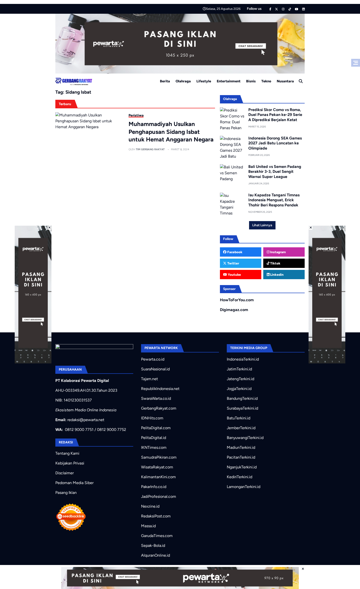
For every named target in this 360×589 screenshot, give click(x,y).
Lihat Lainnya (262, 225)
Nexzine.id (150, 506)
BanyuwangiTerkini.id (245, 437)
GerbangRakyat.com (158, 408)
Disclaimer (64, 473)
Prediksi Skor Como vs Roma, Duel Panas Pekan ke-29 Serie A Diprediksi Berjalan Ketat (275, 114)
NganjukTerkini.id (242, 467)
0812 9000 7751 (79, 429)
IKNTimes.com (154, 447)
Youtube (234, 274)
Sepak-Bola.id (153, 545)
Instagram (277, 252)
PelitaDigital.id (153, 437)
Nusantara (285, 81)
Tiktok (274, 263)
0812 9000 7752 (111, 429)
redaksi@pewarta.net (85, 419)
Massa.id (148, 526)
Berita (165, 81)
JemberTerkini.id (241, 428)
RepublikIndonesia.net (160, 388)
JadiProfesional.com (158, 496)
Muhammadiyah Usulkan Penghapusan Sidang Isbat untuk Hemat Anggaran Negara (171, 131)
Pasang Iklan (66, 492)
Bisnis (251, 81)
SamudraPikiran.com (159, 457)
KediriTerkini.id (239, 477)
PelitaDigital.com (156, 428)
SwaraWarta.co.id (156, 398)
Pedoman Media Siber (74, 482)
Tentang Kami (67, 453)
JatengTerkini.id (240, 378)
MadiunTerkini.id (241, 447)
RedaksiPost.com (156, 516)
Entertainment (228, 81)
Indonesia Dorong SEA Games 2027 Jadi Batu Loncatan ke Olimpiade (275, 143)
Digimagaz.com (234, 309)
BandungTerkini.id (242, 398)
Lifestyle (203, 81)
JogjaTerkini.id (239, 388)
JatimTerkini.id (239, 369)
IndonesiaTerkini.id (243, 359)
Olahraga (183, 81)
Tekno (266, 81)
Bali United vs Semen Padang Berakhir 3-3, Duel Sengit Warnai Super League (274, 171)
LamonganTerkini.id (243, 486)
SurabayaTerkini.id (242, 408)
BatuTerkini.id (238, 418)
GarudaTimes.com (157, 535)
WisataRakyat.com (157, 467)
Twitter (233, 263)
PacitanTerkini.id (241, 457)
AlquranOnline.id (155, 555)
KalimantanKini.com (158, 477)
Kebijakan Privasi (69, 463)
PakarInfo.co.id (153, 486)
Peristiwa (136, 115)
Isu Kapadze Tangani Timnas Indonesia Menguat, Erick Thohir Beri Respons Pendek (274, 200)
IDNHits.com (152, 418)
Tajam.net (149, 378)
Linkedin (276, 274)
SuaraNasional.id (155, 369)
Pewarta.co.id (152, 359)
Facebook (234, 252)
